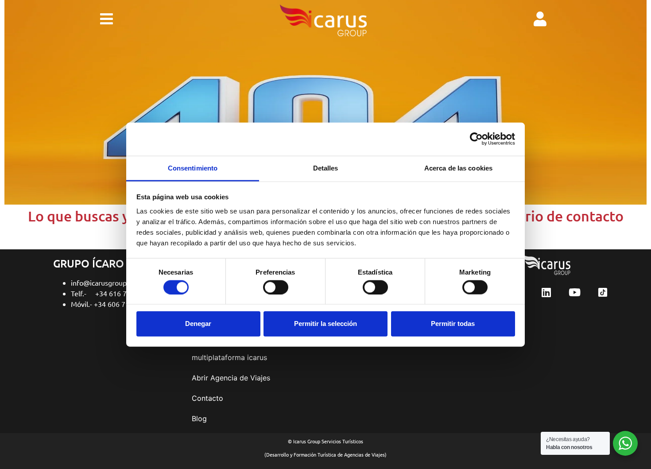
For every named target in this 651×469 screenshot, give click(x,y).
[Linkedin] (546, 292)
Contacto (207, 398)
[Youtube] (574, 292)
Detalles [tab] (325, 167)
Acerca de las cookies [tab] (458, 167)
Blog (199, 418)
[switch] (275, 287)
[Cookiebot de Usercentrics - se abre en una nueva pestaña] (476, 139)
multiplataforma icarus (229, 357)
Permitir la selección (325, 323)
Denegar (198, 323)
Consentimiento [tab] (192, 167)
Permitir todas (453, 323)
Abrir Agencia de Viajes (231, 377)
